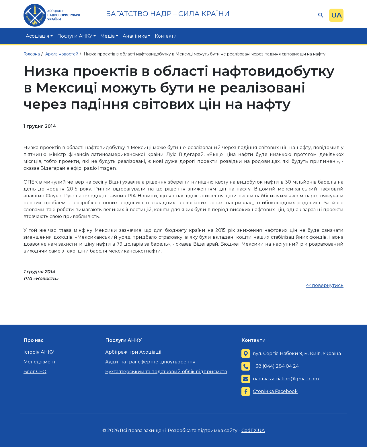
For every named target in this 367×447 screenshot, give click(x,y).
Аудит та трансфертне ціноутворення (150, 362)
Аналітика (135, 36)
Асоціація (37, 36)
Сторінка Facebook (275, 391)
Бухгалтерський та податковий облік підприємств (166, 371)
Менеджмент (40, 362)
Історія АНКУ (39, 352)
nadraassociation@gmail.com (286, 379)
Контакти (166, 36)
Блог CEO (35, 371)
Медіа (107, 36)
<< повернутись (324, 285)
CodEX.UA (253, 430)
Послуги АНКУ (74, 36)
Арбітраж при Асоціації (133, 352)
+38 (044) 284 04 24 (276, 366)
